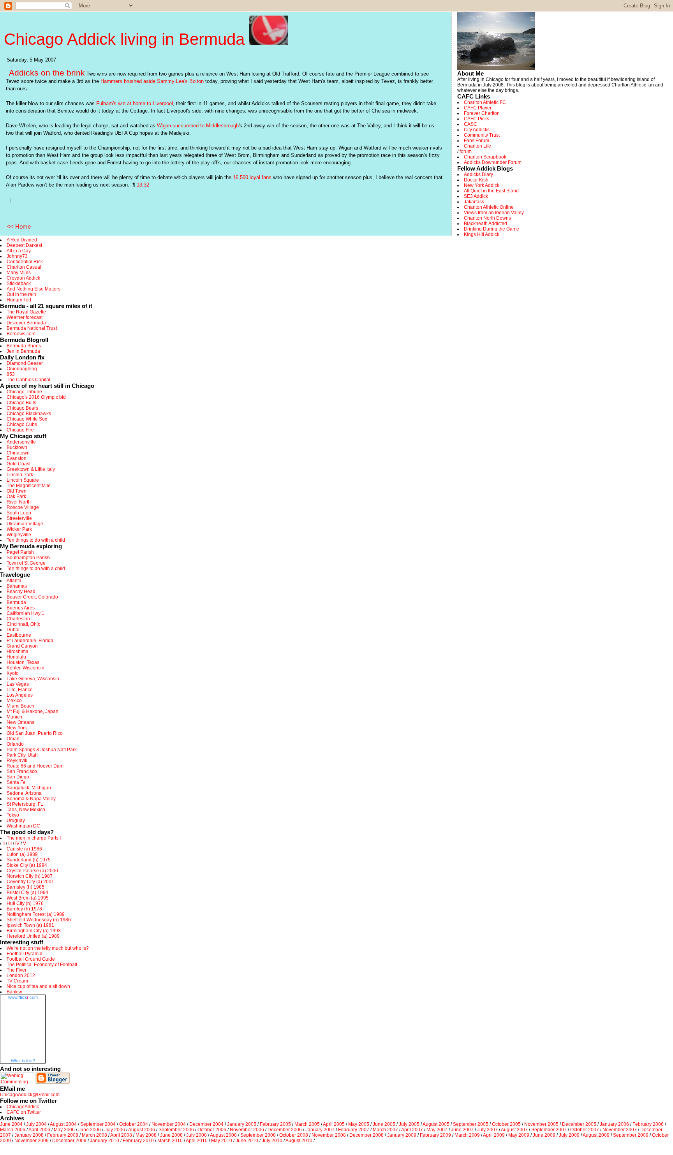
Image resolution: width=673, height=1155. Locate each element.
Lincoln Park (20, 474)
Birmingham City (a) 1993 (34, 930)
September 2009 (630, 1135)
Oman (13, 738)
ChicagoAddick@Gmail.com (30, 1094)
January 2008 (29, 1135)
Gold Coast (18, 464)
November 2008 (329, 1135)
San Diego (18, 777)
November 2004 (169, 1124)
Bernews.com (21, 333)
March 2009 (467, 1135)
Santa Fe (16, 782)
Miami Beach (20, 706)
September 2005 (470, 1124)
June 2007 (462, 1129)
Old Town (16, 491)
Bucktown (17, 447)
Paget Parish (20, 552)
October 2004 (133, 1124)
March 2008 (94, 1135)
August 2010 (298, 1140)
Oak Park (16, 496)
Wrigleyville (19, 534)
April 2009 (494, 1135)
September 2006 (176, 1129)
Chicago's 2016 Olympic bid (36, 397)
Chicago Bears (22, 408)
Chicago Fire (20, 430)
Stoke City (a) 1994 (27, 865)
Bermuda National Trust (32, 328)
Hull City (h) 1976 (25, 903)
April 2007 (412, 1129)
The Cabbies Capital (28, 379)
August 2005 (436, 1124)
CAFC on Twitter (24, 1112)
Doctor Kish (476, 180)
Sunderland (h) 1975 (29, 860)
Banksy (14, 992)
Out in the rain (21, 294)
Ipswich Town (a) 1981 (30, 925)
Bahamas (17, 586)
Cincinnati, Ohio (24, 624)
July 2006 (114, 1129)
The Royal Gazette (26, 312)
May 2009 (518, 1135)
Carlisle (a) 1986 (24, 849)
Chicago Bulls (21, 402)
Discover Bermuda (26, 323)
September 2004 (98, 1124)
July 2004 (36, 1124)
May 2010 (221, 1140)
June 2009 (544, 1135)
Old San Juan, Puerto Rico (35, 733)
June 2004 (11, 1124)
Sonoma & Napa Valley (31, 798)
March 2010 (170, 1140)
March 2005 (307, 1124)
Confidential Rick (25, 261)
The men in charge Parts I (34, 838)
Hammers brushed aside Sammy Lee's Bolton (152, 81)
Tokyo (13, 815)
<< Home (19, 226)
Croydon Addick (23, 278)
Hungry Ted (19, 300)
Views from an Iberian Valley (494, 212)
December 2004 (206, 1124)
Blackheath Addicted (485, 223)
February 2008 (62, 1135)
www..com (23, 997)
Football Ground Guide (31, 959)
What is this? (23, 1060)
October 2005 (506, 1124)
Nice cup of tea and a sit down (38, 986)
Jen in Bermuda (23, 351)
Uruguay (16, 820)
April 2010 (197, 1140)
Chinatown (18, 453)
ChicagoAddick (23, 1106)
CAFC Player (478, 108)
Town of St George (26, 563)
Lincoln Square (23, 480)
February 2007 (353, 1129)
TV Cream (17, 981)
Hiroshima (17, 651)
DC (36, 826)
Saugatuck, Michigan (29, 788)
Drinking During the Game (491, 229)
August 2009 (596, 1135)
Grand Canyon (22, 646)
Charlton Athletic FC (485, 102)
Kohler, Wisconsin (25, 668)
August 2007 (514, 1129)
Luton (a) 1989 (22, 854)
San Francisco (22, 771)
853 (11, 374)
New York (17, 728)
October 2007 (584, 1129)
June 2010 (247, 1140)
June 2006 (89, 1129)
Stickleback (19, 283)
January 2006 (614, 1124)
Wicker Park (19, 529)
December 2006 (285, 1129)
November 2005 (541, 1124)
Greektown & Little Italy (31, 469)
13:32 (143, 185)
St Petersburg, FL (25, 804)
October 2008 (293, 1135)
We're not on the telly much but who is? (48, 948)
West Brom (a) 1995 (28, 898)
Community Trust (482, 135)
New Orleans (20, 722)
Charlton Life (477, 146)
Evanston (16, 458)
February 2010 (138, 1140)
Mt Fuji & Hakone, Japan (32, 711)
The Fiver (16, 970)
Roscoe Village (23, 507)
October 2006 (211, 1129)
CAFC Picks (476, 118)
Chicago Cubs (22, 424)
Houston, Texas (23, 662)
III (10, 843)
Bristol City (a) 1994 (27, 892)
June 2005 (384, 1124)
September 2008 (258, 1135)
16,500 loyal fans (252, 177)
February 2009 (435, 1135)
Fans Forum (476, 140)
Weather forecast (24, 317)
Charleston (18, 619)
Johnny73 (17, 256)
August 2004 (63, 1124)
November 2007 (620, 1129)
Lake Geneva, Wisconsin (33, 678)
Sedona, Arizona (24, 793)
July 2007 (487, 1129)
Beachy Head (21, 591)
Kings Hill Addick (481, 234)
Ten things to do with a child (36, 540)
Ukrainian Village (25, 523)
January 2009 (401, 1135)
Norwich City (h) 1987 (30, 876)
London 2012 (21, 975)
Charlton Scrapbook (485, 157)
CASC (470, 124)
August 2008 (223, 1135)
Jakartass (474, 201)
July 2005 (409, 1124)
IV (17, 843)
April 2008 (121, 1135)
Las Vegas (18, 684)
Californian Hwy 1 (25, 613)
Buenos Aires (21, 608)
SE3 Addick (476, 196)
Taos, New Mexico (26, 809)
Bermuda (16, 602)
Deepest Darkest (24, 245)
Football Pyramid (24, 953)
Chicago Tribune (24, 391)
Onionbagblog (22, 369)
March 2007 (385, 1129)
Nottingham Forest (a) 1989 (36, 914)
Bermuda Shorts (24, 346)
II (3, 843)
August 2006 (141, 1129)
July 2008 (196, 1135)
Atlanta (14, 580)
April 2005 (334, 1124)
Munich (14, 717)
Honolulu (16, 657)
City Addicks (477, 129)
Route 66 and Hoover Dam (35, 766)
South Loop (19, 513)
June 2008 (171, 1135)
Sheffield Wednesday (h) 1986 (39, 920)
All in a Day (19, 251)
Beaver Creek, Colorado (32, 597)
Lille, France (20, 689)
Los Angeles (20, 695)
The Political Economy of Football (42, 964)
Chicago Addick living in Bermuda (126, 39)
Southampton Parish (28, 557)
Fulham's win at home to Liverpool (134, 103)
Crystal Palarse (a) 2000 (32, 870)
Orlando (15, 744)
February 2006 (648, 1124)
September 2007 (549, 1129)
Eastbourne (19, 635)
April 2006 (39, 1129)
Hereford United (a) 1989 (33, 936)
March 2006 (12, 1129)
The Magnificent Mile (29, 485)
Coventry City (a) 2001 (30, 881)
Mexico (14, 700)
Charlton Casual (24, 267)
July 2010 (272, 1140)
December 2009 (69, 1140)
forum (466, 151)
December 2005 (579, 1124)
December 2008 (366, 1135)
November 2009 (31, 1140)
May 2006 (64, 1129)
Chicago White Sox (27, 419)
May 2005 (358, 1124)
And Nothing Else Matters (33, 289)
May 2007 (436, 1129)
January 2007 (320, 1129)
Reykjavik (17, 760)
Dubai (13, 629)
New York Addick (481, 185)
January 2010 (104, 1140)
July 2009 (569, 1135)
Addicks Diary (478, 174)
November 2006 (247, 1129)
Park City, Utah (22, 755)
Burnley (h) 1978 (24, 909)
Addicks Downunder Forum (492, 162)
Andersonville (21, 442)
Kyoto (13, 673)
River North (19, 502)
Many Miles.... (21, 272)
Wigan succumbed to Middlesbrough (198, 126)
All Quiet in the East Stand (491, 191)
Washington (19, 826)
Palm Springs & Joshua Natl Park (42, 749)
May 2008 (146, 1135)
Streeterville (19, 518)
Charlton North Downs (487, 218)
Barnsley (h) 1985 (25, 887)
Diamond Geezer (25, 363)
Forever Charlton (482, 113)
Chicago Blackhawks (29, 413)
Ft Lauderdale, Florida (30, 640)
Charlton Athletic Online (489, 207)
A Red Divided (22, 240)
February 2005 (275, 1124)
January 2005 (241, 1124)
